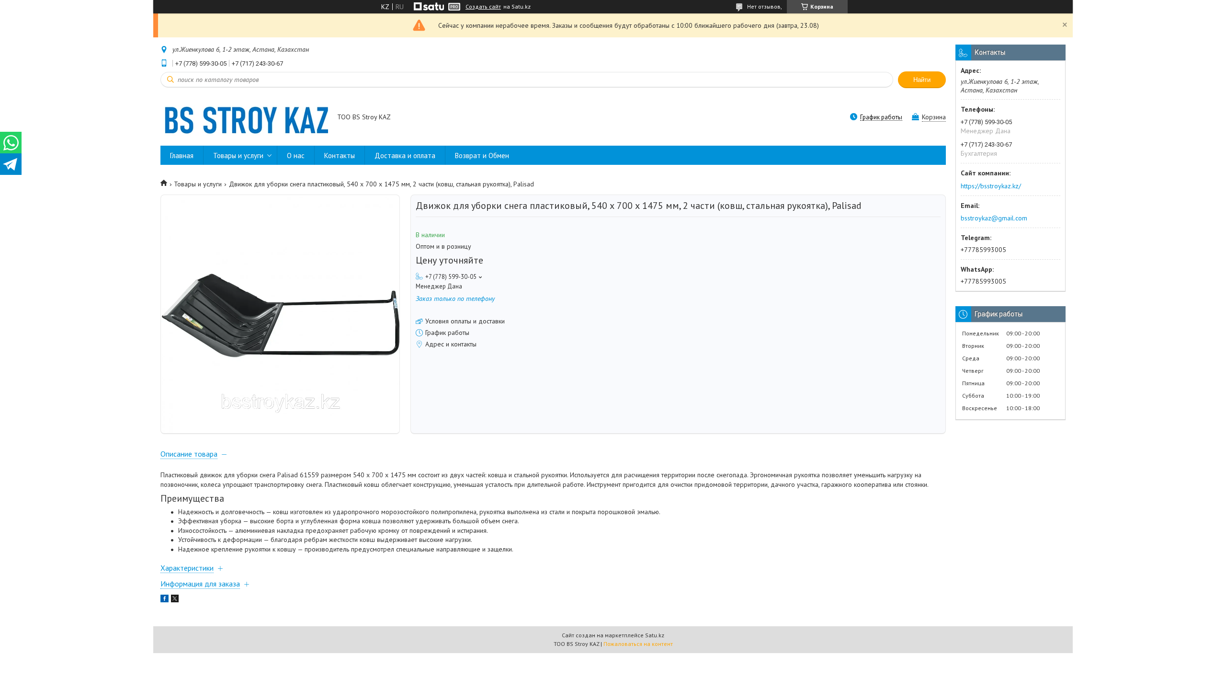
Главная (181, 155)
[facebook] (164, 600)
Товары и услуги (238, 155)
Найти (922, 79)
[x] (175, 600)
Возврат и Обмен (482, 155)
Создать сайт (483, 6)
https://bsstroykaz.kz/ (991, 186)
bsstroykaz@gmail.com (994, 218)
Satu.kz (654, 635)
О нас (296, 155)
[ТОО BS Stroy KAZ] (244, 118)
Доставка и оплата (405, 155)
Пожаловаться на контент (638, 643)
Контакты (339, 155)
